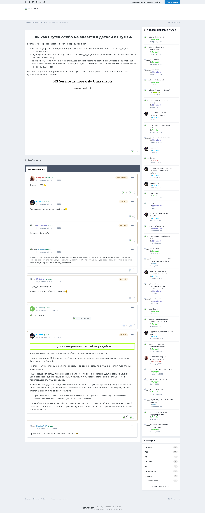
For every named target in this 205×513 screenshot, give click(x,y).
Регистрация (172, 2)
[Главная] (26, 2)
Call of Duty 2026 (156, 299)
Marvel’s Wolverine (157, 226)
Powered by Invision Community (108, 509)
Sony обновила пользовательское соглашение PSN (157, 286)
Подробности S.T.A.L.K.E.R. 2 (161, 369)
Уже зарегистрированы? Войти (146, 2)
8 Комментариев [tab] (36, 169)
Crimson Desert (156, 193)
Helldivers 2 (154, 309)
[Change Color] (40, 2)
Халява (152, 158)
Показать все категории (161, 486)
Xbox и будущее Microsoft (160, 90)
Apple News (154, 70)
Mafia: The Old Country (158, 379)
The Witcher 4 (155, 249)
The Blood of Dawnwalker (160, 138)
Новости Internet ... (157, 389)
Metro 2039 (154, 148)
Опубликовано (48, 180)
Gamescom (154, 183)
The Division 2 (155, 60)
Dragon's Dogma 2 (157, 80)
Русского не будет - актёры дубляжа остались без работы (161, 170)
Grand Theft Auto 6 (157, 37)
